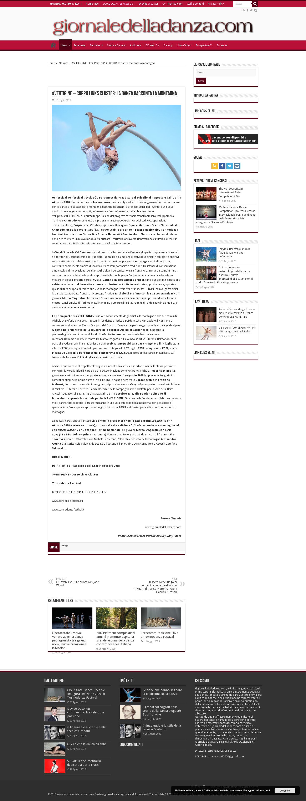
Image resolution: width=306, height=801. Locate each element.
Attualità (63, 63)
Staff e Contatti (195, 3)
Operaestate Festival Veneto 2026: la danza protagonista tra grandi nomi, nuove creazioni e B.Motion (69, 640)
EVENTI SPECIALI (148, 3)
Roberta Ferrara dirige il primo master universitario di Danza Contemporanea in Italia (237, 313)
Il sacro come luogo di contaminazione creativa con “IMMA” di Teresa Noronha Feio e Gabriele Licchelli (155, 586)
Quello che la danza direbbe (87, 744)
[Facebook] (247, 10)
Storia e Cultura (116, 45)
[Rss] (243, 10)
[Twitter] (251, 10)
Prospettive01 (204, 45)
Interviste (79, 45)
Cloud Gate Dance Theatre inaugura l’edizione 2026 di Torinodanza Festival (86, 693)
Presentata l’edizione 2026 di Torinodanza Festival (159, 635)
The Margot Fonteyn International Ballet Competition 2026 (231, 192)
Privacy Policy (216, 3)
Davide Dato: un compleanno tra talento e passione (85, 712)
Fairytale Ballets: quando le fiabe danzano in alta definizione (234, 252)
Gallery (168, 45)
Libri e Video (184, 45)
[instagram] (256, 10)
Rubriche (95, 45)
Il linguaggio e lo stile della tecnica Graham (86, 729)
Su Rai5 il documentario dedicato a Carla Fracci (84, 763)
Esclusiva (222, 45)
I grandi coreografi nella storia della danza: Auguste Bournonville (162, 710)
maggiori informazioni (257, 790)
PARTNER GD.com (172, 3)
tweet (65, 545)
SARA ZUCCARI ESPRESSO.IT (119, 3)
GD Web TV (152, 45)
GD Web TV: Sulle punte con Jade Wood (77, 582)
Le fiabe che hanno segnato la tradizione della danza (162, 692)
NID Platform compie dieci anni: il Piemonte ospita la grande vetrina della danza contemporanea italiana (115, 638)
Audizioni (135, 45)
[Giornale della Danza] (153, 23)
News (64, 45)
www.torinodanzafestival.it (68, 509)
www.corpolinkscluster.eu (67, 500)
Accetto (285, 790)
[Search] (255, 4)
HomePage (92, 3)
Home (51, 63)
